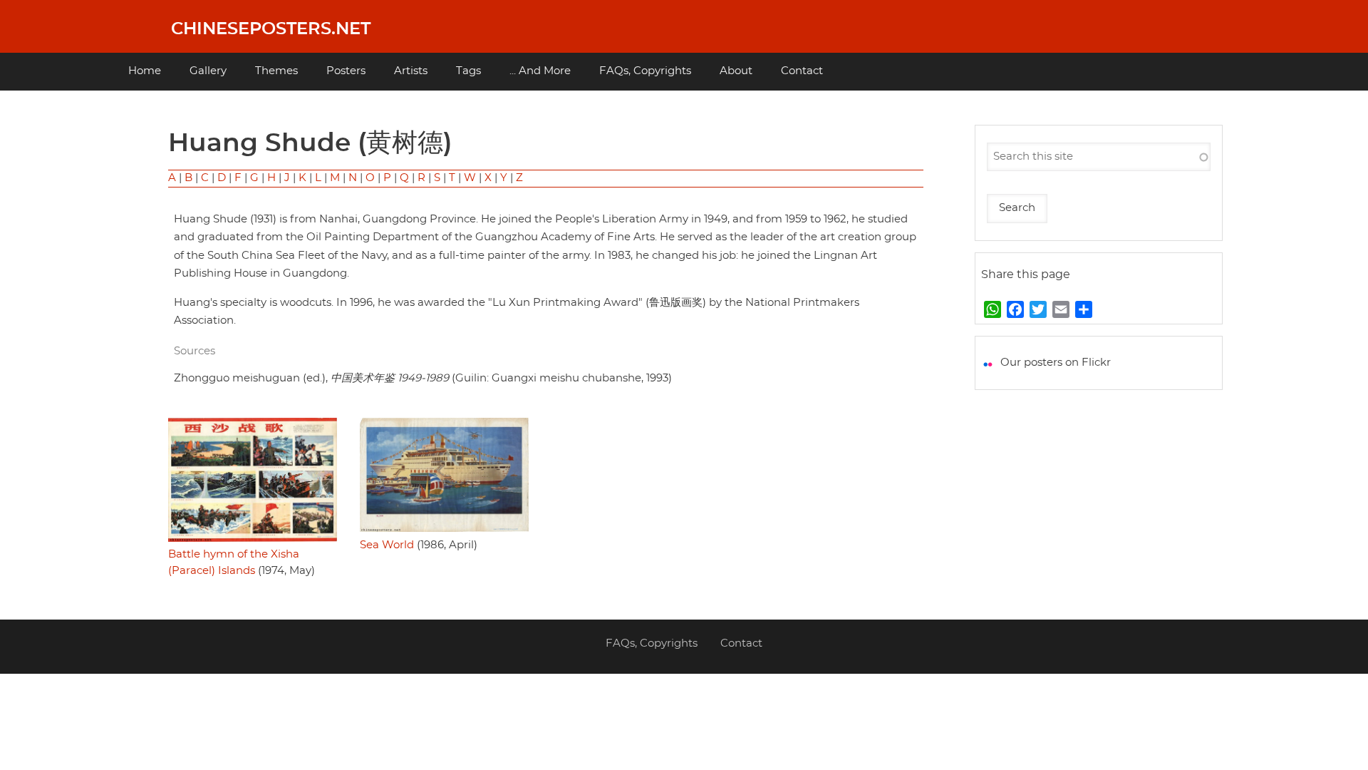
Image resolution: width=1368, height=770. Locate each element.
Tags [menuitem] (468, 71)
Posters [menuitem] (346, 71)
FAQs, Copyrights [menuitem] (645, 71)
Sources (194, 351)
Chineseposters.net (270, 29)
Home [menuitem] (144, 71)
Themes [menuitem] (276, 71)
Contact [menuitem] (802, 71)
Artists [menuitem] (411, 71)
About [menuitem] (736, 71)
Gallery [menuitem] (208, 71)
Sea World (387, 545)
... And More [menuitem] (540, 71)
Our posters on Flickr (1055, 362)
